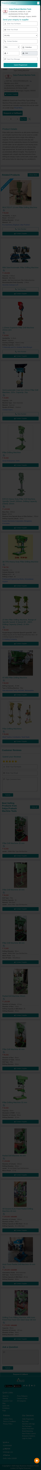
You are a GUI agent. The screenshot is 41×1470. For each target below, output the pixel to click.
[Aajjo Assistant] (37, 1460)
